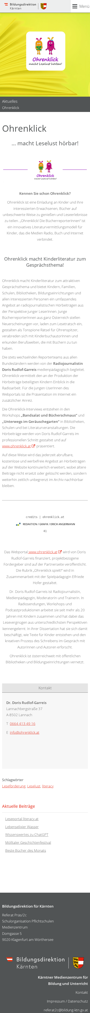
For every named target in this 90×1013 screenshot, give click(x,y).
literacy (48, 786)
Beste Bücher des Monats (25, 850)
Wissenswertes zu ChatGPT (26, 834)
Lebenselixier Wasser (22, 826)
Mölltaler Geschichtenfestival (28, 842)
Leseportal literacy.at (22, 818)
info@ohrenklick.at (24, 732)
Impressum (56, 1001)
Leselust (33, 786)
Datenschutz (78, 1001)
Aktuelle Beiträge (18, 806)
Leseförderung (14, 786)
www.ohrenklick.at (16, 446)
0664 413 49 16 (22, 723)
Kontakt (82, 992)
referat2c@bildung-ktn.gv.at (66, 1010)
